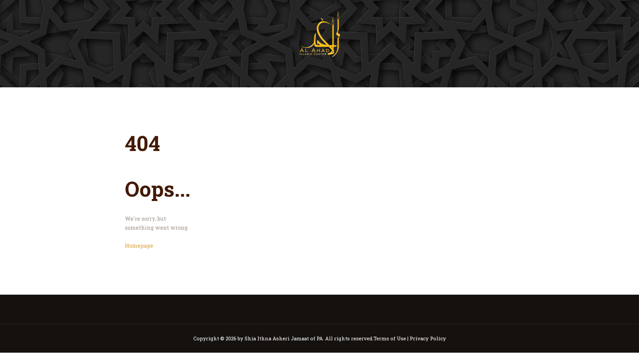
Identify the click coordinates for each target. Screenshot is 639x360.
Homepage (139, 245)
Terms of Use (389, 338)
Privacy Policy (428, 338)
